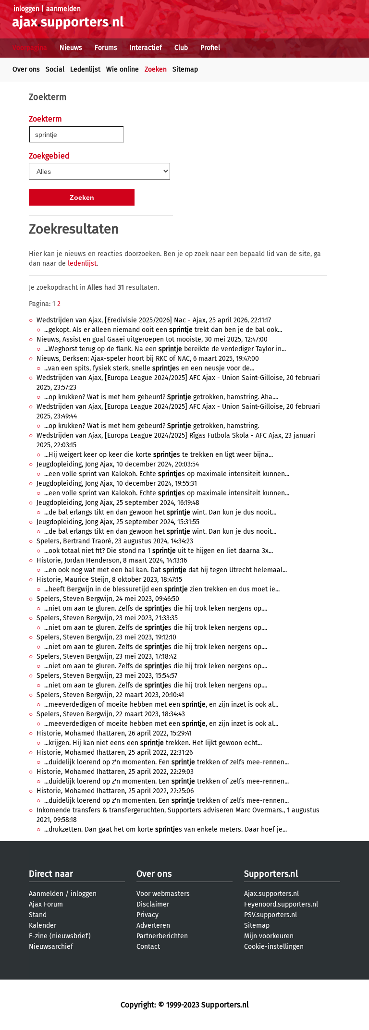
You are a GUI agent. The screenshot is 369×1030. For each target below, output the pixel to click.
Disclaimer (152, 904)
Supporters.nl (271, 874)
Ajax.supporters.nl (271, 894)
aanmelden (63, 9)
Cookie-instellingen (274, 947)
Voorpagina (29, 48)
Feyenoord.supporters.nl (281, 904)
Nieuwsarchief (51, 947)
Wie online (122, 69)
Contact (148, 947)
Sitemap (185, 69)
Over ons (26, 69)
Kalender (42, 925)
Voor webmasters (163, 894)
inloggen (26, 9)
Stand (38, 915)
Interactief (146, 48)
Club (181, 48)
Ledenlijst (85, 69)
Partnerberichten (162, 936)
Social (55, 69)
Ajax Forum (46, 904)
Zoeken (156, 69)
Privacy (147, 915)
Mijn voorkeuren (269, 936)
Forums (106, 48)
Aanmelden (46, 894)
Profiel (210, 48)
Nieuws (71, 48)
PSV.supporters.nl (270, 915)
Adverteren (153, 925)
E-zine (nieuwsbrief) (60, 936)
